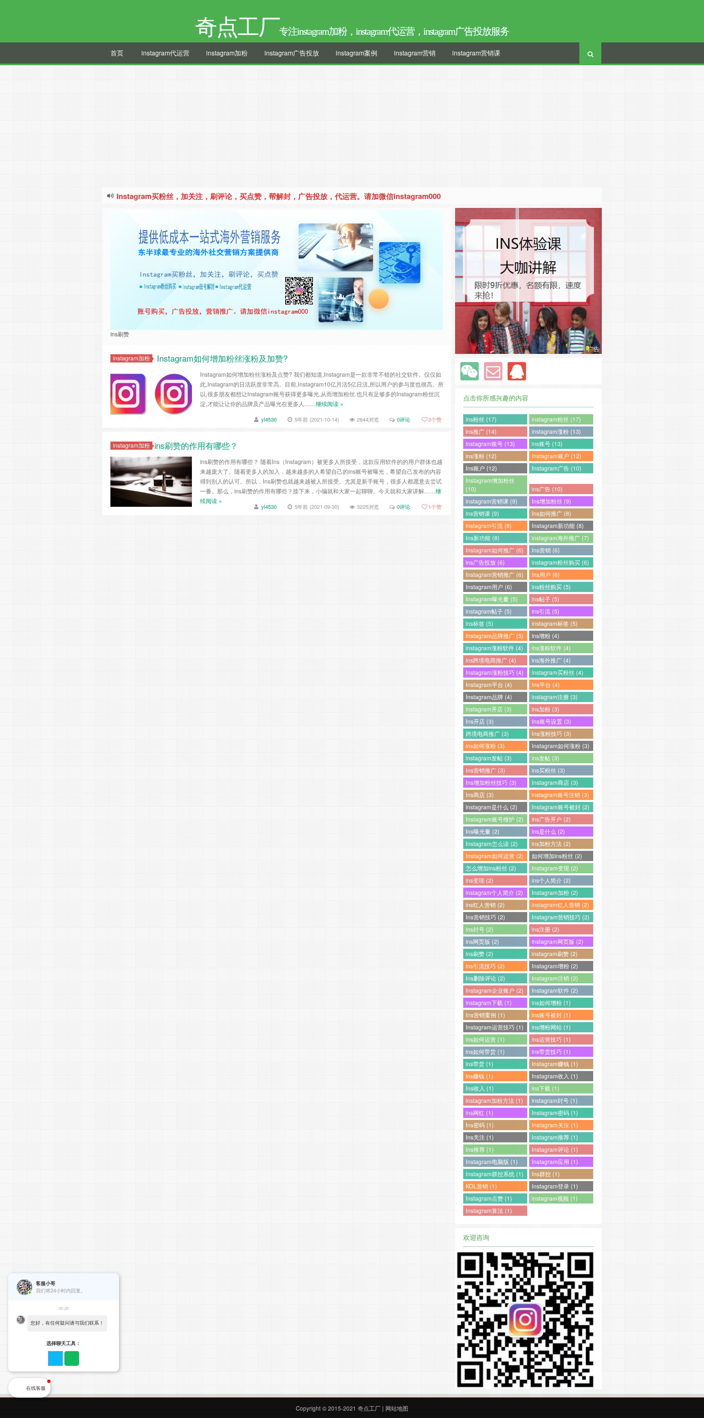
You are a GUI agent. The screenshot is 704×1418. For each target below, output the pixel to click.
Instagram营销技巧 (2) (561, 917)
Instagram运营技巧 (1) (495, 1027)
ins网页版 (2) (482, 941)
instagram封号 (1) (555, 1100)
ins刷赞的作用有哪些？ (196, 445)
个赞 (435, 419)
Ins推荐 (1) (480, 1149)
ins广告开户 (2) (551, 819)
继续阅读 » (329, 404)
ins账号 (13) (547, 444)
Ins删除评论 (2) (485, 978)
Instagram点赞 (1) (489, 1198)
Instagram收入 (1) (555, 1076)
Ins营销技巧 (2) (485, 917)
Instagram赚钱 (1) (555, 1064)
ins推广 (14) (481, 431)
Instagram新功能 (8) (558, 525)
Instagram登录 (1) (555, 1186)
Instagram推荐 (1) (555, 1137)
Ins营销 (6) (546, 550)
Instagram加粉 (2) (555, 892)
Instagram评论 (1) (555, 1149)
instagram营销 (415, 52)
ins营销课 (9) (482, 513)
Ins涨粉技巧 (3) (551, 733)
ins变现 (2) (479, 880)
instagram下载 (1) (489, 1002)
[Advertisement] (352, 126)
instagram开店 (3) (489, 709)
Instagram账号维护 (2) (495, 819)
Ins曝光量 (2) (482, 831)
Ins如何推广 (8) (551, 513)
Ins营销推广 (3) (485, 770)
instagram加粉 (227, 52)
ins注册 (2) (545, 929)
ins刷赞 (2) (479, 954)
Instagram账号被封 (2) (561, 807)
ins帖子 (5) (545, 599)
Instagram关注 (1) (555, 1125)
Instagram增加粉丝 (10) (490, 484)
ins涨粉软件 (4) (551, 648)
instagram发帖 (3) (489, 758)
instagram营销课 (476, 52)
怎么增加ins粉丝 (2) (491, 868)
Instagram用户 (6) (489, 587)
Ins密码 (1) (480, 1125)
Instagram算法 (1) (489, 1210)
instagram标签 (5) (555, 623)
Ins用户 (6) (546, 574)
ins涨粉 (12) (481, 456)
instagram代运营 (165, 52)
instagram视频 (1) (555, 1198)
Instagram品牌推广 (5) (495, 636)
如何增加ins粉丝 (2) (557, 856)
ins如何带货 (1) (485, 1051)
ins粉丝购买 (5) (551, 587)
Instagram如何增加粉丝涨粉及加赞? (221, 358)
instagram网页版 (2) (557, 941)
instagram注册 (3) (555, 697)
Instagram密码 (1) (555, 1113)
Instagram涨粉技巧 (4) (495, 672)
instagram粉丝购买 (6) (560, 562)
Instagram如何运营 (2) (495, 856)
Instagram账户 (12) (556, 456)
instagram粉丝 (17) (556, 419)
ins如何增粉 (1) (551, 1002)
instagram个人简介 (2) (494, 892)
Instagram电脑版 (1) (492, 1161)
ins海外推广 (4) (551, 660)
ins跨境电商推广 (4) (491, 660)
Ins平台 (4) (546, 684)
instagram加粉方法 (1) (494, 1100)
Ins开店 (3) (480, 721)
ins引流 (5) (545, 611)
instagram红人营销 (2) (560, 905)
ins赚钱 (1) (479, 1076)
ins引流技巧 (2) (485, 966)
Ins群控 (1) (546, 1174)
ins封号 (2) (479, 929)
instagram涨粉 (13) (556, 431)
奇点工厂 (369, 1408)
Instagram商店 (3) (555, 782)
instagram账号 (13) (490, 444)
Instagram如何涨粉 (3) (561, 746)
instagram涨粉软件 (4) (494, 648)
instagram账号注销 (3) (560, 795)
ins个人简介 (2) (551, 880)
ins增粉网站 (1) (551, 1027)
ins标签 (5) (479, 623)
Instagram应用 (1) (555, 1161)
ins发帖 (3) (545, 758)
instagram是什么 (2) (491, 807)
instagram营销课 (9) (491, 501)
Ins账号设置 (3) (551, 721)
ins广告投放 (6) (485, 562)
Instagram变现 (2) (555, 868)
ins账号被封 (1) (551, 1015)
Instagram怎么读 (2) (492, 843)
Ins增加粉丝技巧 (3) (491, 782)
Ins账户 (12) (481, 468)
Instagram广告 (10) (556, 468)
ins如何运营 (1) (485, 1039)
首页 (116, 52)
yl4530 (269, 419)
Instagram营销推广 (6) (495, 574)
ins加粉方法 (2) (551, 843)
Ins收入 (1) (480, 1088)
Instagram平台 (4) (489, 684)
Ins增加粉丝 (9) (551, 501)
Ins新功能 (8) (482, 538)
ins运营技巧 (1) (551, 1039)
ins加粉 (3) (545, 709)
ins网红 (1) (479, 1113)
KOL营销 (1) (481, 1186)
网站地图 (396, 1408)
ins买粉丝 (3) (548, 770)
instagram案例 (356, 52)
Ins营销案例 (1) (485, 1015)
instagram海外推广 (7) (560, 538)
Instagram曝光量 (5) (492, 599)
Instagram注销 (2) (555, 978)
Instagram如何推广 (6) (495, 550)
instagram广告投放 (291, 52)
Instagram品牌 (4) (489, 697)
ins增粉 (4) (545, 636)
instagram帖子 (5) (489, 611)
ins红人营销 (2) (485, 905)
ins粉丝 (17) (481, 419)
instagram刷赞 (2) (555, 954)
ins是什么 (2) (548, 831)
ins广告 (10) (547, 489)
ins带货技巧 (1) (551, 1051)
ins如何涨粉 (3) (485, 746)
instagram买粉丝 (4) (557, 672)
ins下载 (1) (545, 1088)
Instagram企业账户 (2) (495, 990)
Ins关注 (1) (480, 1137)
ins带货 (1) (479, 1064)
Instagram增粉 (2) (555, 966)
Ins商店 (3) (480, 795)
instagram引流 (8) (489, 525)
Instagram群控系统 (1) (495, 1174)
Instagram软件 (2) (555, 990)
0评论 (403, 419)
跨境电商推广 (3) (487, 733)
